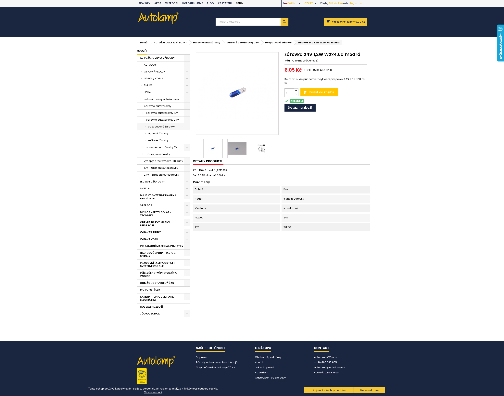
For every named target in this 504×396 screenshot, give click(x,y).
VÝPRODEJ (171, 3)
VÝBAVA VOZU (149, 239)
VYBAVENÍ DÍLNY (150, 232)
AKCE (157, 3)
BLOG (210, 3)
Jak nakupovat (264, 367)
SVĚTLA (145, 188)
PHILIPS (148, 85)
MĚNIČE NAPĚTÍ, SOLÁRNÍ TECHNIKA (156, 213)
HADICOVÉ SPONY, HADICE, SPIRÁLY (157, 254)
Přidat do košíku (318, 92)
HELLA (147, 92)
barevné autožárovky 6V (161, 147)
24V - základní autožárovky (161, 175)
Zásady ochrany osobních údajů (216, 362)
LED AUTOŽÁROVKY (152, 181)
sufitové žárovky (158, 140)
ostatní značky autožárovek (161, 99)
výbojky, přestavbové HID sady (163, 161)
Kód (287, 60)
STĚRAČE (146, 205)
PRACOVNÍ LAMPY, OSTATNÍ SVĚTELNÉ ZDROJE (158, 264)
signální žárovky (158, 133)
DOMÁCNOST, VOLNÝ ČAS (157, 283)
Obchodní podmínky (268, 357)
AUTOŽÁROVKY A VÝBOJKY (157, 58)
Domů (142, 51)
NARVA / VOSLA (153, 78)
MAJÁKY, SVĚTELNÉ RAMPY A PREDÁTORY (158, 196)
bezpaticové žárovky (161, 126)
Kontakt (260, 362)
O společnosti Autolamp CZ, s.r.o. (217, 367)
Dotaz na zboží (300, 107)
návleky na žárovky (158, 154)
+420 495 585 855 (325, 362)
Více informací (153, 392)
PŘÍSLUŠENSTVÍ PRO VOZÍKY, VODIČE (158, 274)
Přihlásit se (336, 3)
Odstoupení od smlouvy (270, 378)
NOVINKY (144, 3)
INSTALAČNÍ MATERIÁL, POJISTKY (161, 246)
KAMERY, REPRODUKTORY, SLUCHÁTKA (157, 298)
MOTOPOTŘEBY (150, 290)
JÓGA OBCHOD (150, 313)
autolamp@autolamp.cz (329, 367)
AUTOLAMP (151, 65)
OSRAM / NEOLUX (154, 71)
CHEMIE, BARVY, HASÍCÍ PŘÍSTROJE (155, 223)
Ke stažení (225, 3)
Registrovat (357, 3)
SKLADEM (199, 175)
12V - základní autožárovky (161, 168)
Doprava (201, 357)
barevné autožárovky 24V (162, 120)
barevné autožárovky (157, 106)
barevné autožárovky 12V (162, 113)
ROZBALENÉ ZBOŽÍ (151, 307)
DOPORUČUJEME (192, 3)
